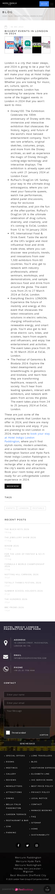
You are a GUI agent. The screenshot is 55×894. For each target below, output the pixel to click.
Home (4, 16)
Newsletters (14, 786)
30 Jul (7, 577)
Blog (11, 16)
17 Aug (8, 540)
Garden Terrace (16, 814)
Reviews (11, 780)
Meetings (12, 768)
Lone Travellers (41, 756)
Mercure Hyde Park (28, 861)
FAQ (33, 817)
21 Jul (7, 594)
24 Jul (7, 585)
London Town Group (21, 879)
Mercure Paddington (28, 857)
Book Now (13, 486)
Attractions (14, 792)
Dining (10, 798)
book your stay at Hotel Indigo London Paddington (27, 437)
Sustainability (40, 835)
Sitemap (36, 823)
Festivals (38, 508)
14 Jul (7, 610)
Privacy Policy (40, 792)
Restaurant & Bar (17, 820)
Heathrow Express (43, 768)
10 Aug (8, 559)
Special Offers (15, 756)
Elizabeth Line (40, 774)
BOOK (44, 3)
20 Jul (7, 602)
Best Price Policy (42, 786)
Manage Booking (41, 810)
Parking (11, 833)
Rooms (10, 762)
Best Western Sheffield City (28, 875)
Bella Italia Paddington (13, 806)
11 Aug (8, 549)
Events (10, 508)
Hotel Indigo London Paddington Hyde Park (22, 628)
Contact (36, 804)
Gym (8, 826)
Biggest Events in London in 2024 (28, 16)
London (24, 508)
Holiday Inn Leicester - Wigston (28, 870)
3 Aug (7, 569)
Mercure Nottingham (28, 865)
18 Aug (8, 532)
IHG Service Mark (42, 780)
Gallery (11, 774)
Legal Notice (39, 798)
